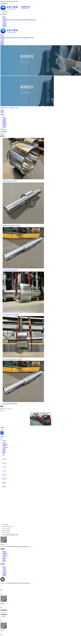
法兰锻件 (34, 19)
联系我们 (6, 3)
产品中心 (4, 18)
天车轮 (4, 446)
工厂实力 (4, 22)
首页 (3, 16)
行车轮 (4, 450)
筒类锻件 (20, 19)
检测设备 (2, 112)
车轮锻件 (24, 19)
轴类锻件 (17, 19)
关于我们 (4, 17)
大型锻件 (9, 19)
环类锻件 (13, 19)
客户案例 (4, 24)
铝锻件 (31, 19)
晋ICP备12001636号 (26, 546)
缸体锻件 (4, 449)
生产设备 (4, 23)
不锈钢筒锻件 (5, 445)
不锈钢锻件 (28, 19)
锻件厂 (4, 453)
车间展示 (2, 109)
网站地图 (2, 3)
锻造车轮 (4, 442)
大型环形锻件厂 (6, 447)
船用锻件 (4, 452)
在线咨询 (2, 133)
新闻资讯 (4, 25)
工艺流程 (4, 20)
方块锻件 (6, 19)
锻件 (3, 19)
